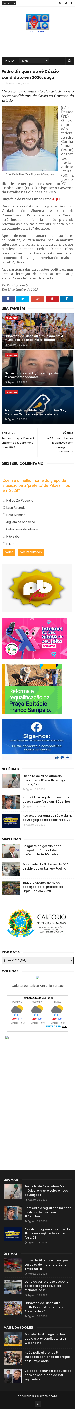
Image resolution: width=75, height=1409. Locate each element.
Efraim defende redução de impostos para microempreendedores (36, 375)
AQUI (56, 199)
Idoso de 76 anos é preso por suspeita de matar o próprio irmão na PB (46, 1264)
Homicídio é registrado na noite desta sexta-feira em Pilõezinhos (47, 799)
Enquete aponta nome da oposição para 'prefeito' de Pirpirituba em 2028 (43, 887)
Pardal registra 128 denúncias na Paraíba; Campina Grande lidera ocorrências (35, 412)
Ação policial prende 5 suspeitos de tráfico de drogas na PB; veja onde (47, 1357)
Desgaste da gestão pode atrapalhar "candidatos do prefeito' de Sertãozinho (42, 850)
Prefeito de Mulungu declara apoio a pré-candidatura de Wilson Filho (45, 1338)
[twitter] (65, 3)
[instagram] (60, 3)
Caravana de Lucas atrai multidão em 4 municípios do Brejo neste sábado (34, 338)
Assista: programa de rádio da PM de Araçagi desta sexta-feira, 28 (48, 818)
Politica (27, 83)
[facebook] (71, 3)
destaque (15, 83)
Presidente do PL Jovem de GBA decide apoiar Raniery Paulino (46, 866)
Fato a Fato (49, 1396)
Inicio (9, 60)
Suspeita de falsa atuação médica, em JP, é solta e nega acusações (44, 780)
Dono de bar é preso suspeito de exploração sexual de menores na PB (46, 1286)
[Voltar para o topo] (38, 1404)
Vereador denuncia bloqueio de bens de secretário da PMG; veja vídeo (48, 1375)
